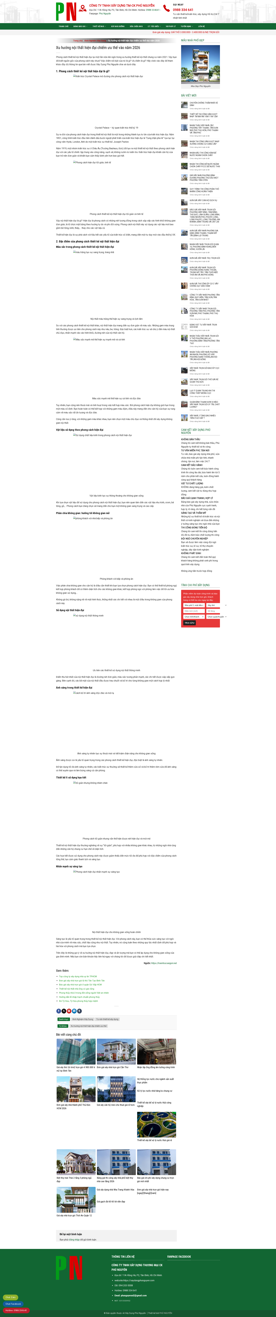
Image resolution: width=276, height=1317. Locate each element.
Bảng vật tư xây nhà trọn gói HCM (203, 326)
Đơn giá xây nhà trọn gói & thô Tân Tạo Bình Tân (82, 980)
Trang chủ (63, 26)
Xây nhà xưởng (117, 26)
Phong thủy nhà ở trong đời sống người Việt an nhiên (84, 993)
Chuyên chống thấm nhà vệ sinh (204, 104)
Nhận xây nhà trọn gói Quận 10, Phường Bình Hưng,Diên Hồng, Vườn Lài (204, 246)
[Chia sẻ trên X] (64, 1011)
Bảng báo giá (79, 26)
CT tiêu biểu (153, 26)
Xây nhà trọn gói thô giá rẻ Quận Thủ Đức (204, 380)
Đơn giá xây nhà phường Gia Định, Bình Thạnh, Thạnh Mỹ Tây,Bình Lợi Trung (204, 233)
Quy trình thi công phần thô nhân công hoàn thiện (204, 190)
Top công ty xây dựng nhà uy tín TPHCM (78, 976)
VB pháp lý (171, 26)
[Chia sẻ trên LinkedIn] (74, 1011)
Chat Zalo (11, 1297)
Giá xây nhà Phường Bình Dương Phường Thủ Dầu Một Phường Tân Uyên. (204, 177)
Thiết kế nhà (98, 26)
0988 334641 (153, 10)
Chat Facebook (13, 1304)
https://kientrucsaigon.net (164, 963)
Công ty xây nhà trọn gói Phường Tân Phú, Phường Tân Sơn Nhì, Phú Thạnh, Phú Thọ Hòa (205, 312)
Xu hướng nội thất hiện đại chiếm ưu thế (88, 1026)
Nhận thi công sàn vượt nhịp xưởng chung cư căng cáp (204, 142)
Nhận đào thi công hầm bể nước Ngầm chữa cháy (203, 154)
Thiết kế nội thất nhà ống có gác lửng (76, 989)
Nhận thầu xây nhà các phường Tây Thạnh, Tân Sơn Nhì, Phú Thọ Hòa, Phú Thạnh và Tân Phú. (204, 129)
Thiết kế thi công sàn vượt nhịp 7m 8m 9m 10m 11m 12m (203, 115)
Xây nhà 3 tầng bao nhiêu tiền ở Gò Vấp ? (203, 416)
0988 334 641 (130, 1290)
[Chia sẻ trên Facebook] (58, 1011)
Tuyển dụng (186, 26)
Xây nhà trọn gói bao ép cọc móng (204, 369)
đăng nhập (74, 1239)
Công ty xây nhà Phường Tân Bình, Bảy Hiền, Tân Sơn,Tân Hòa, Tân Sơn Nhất (205, 297)
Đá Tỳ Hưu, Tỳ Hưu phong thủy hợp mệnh (78, 1001)
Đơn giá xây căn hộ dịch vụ (203, 200)
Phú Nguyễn (105, 13)
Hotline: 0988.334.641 (16, 1310)
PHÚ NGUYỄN (165, 1313)
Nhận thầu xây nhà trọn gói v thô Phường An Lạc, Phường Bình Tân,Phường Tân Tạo (205, 339)
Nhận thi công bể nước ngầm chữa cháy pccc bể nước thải (205, 165)
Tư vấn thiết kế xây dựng (107, 1019)
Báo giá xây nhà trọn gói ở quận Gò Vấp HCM (80, 984)
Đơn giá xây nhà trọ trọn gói (205, 258)
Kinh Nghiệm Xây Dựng (95, 40)
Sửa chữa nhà (136, 26)
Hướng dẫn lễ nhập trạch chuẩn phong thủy (79, 997)
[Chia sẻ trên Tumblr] (79, 1011)
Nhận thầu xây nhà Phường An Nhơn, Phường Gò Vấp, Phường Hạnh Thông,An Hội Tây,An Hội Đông (204, 355)
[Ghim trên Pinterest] (69, 1011)
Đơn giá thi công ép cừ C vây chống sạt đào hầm (204, 285)
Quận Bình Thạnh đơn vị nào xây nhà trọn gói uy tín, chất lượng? (205, 404)
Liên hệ (201, 26)
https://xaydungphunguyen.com (138, 1280)
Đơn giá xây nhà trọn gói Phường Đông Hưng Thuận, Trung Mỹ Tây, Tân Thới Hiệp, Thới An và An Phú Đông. (204, 271)
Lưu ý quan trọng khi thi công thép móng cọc (202, 391)
